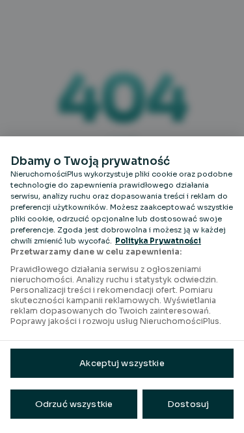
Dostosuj (188, 404)
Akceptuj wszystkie (121, 363)
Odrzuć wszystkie (74, 404)
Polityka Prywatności (158, 240)
